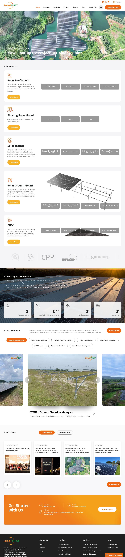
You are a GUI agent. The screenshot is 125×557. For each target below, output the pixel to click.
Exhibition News (113, 547)
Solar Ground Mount (20, 185)
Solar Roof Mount (18, 80)
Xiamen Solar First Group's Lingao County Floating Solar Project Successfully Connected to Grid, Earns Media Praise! (17, 450)
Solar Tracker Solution (90, 547)
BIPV (10, 225)
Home (38, 7)
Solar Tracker (15, 145)
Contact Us (92, 7)
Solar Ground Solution (90, 544)
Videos (75, 7)
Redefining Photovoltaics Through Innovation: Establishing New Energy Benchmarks (76, 450)
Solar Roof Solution (89, 554)
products (57, 7)
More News (113, 484)
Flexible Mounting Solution (92, 551)
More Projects (114, 330)
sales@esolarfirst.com (79, 506)
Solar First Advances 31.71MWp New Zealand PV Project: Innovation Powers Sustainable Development (47, 450)
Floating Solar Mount (20, 115)
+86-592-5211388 (49, 506)
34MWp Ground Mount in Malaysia (52, 412)
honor (41, 544)
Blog (41, 551)
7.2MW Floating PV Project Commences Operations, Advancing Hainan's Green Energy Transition (107, 450)
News (83, 7)
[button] (5, 34)
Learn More (14, 97)
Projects (66, 7)
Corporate (46, 7)
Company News (113, 544)
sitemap (42, 547)
